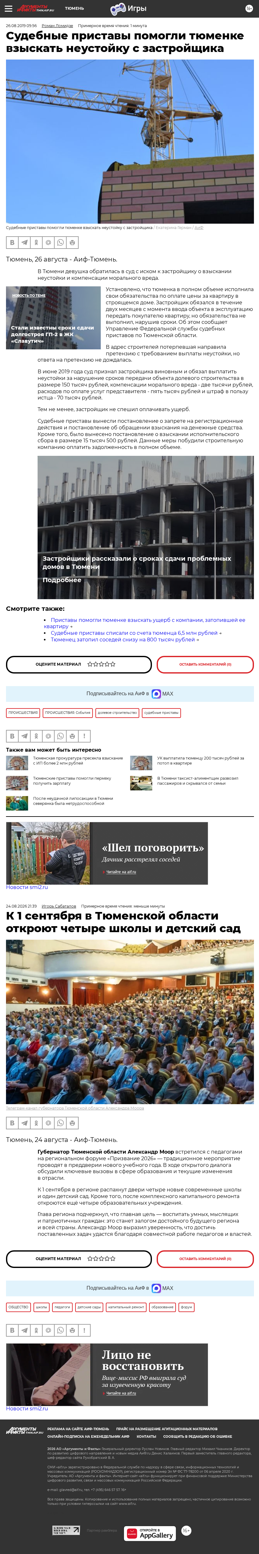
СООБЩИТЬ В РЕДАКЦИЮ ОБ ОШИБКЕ (197, 1437)
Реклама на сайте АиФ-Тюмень (78, 1429)
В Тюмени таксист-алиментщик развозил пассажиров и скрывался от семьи (197, 781)
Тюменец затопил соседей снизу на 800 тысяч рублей (123, 640)
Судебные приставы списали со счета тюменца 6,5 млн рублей (134, 633)
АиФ (199, 227)
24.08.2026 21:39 (21, 906)
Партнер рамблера (102, 1530)
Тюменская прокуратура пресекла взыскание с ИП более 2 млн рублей (78, 761)
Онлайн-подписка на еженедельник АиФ (88, 1437)
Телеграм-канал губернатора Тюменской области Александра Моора (75, 1108)
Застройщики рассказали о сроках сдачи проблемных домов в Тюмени (137, 563)
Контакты (146, 1437)
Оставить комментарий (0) (205, 664)
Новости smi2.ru (27, 887)
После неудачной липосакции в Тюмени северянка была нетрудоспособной (73, 801)
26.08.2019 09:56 (21, 25)
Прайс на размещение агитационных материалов (167, 1429)
